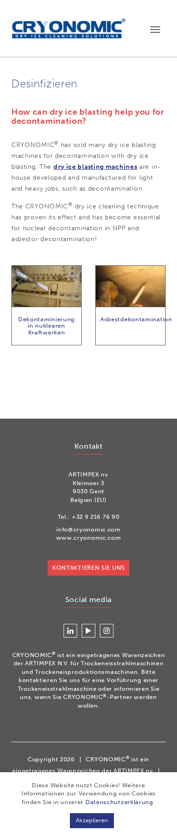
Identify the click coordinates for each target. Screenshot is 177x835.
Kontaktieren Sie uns (88, 567)
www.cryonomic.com (88, 537)
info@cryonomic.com (88, 529)
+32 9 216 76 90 (96, 516)
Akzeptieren (92, 820)
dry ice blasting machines (96, 167)
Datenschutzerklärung (119, 802)
